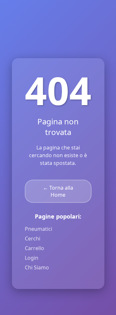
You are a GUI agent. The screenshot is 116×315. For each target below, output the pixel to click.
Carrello (34, 248)
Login (31, 257)
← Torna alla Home (58, 191)
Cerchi (32, 238)
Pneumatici (38, 228)
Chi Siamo (37, 267)
